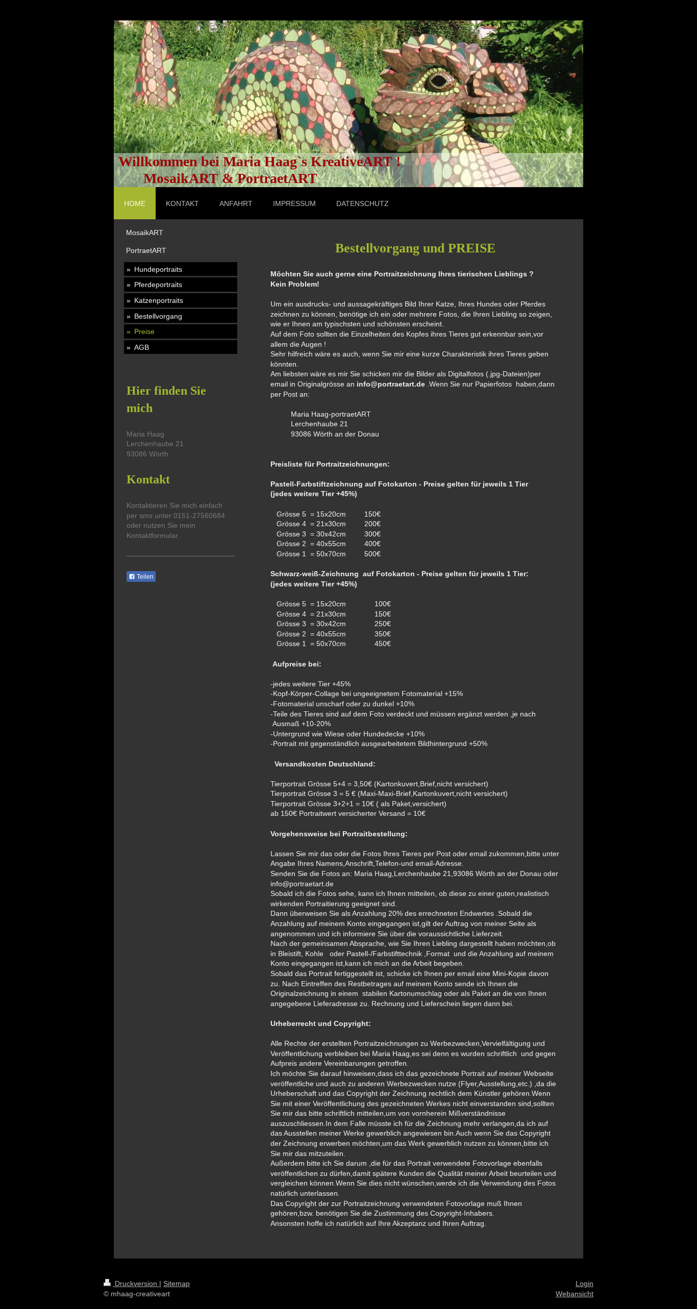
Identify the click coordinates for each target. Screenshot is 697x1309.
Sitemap (176, 1283)
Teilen (144, 576)
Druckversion (136, 1283)
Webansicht (574, 1294)
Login (584, 1283)
